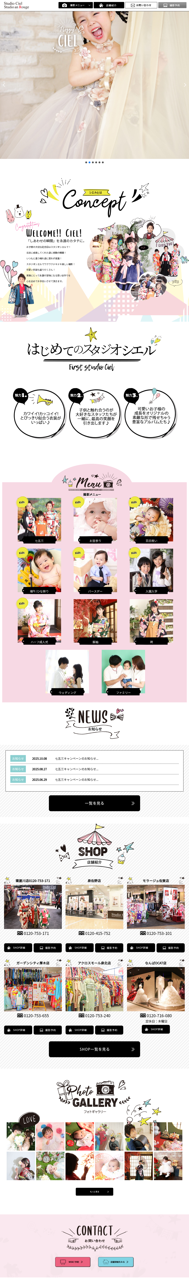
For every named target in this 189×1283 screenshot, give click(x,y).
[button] (4, 85)
